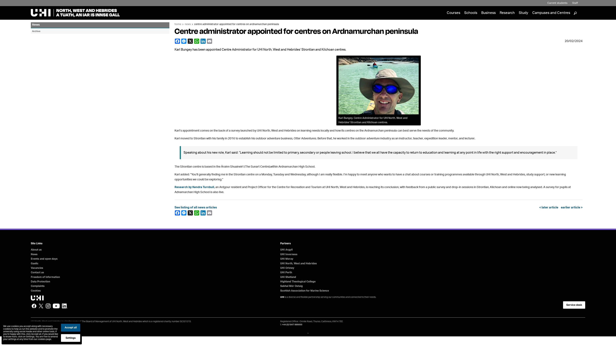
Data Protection (40, 281)
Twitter (41, 306)
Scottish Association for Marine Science (304, 290)
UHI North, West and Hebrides (298, 263)
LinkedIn (203, 41)
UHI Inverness (288, 254)
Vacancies (37, 268)
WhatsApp (197, 41)
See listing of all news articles (196, 207)
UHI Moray (286, 259)
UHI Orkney (287, 268)
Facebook (178, 41)
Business (488, 13)
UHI (282, 297)
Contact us (37, 272)
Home (178, 24)
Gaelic (34, 263)
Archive (36, 31)
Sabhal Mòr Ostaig (291, 286)
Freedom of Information (45, 277)
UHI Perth (286, 272)
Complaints (38, 286)
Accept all (71, 327)
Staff (575, 3)
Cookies (36, 290)
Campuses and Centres (551, 13)
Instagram (48, 306)
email (210, 41)
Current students (557, 3)
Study (523, 13)
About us (36, 249)
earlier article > (571, 207)
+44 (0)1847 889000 (292, 325)
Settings (71, 338)
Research (507, 13)
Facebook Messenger (184, 41)
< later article (549, 207)
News (188, 24)
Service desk (574, 305)
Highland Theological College (298, 281)
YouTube (56, 306)
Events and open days (44, 259)
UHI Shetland (288, 277)
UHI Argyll (286, 249)
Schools (470, 13)
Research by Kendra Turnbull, (195, 187)
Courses (453, 13)
